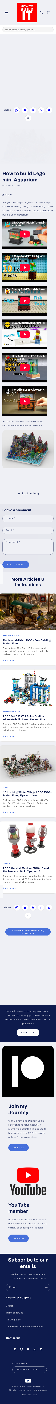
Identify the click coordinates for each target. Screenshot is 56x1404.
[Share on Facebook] (25, 110)
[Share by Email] (49, 110)
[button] (6, 12)
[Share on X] (33, 110)
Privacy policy (40, 1390)
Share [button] (8, 195)
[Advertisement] (28, 66)
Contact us (28, 1032)
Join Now (18, 1147)
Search (10, 1306)
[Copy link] (28, 118)
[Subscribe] (46, 1287)
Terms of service (14, 1313)
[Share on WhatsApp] (17, 110)
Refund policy (13, 1320)
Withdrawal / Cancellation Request (24, 1327)
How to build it (26, 1386)
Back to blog (30, 493)
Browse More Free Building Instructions (28, 931)
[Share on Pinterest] (41, 110)
